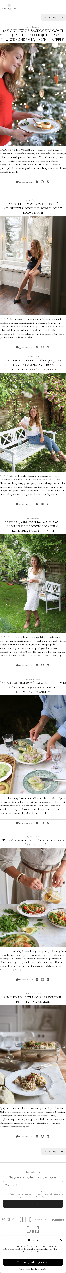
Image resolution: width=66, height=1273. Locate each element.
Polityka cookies (24, 1269)
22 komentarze (26, 181)
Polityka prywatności (38, 1269)
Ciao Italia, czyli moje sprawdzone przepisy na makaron (33, 999)
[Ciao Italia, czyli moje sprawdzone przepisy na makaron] (33, 1054)
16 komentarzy (26, 665)
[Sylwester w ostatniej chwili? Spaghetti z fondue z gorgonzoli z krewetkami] (33, 265)
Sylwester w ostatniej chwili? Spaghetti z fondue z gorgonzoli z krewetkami (33, 208)
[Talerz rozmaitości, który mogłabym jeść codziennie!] (33, 897)
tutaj (44, 1197)
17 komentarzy (26, 822)
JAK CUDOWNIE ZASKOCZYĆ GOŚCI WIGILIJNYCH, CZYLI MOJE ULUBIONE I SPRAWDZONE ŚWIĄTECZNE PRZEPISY (33, 35)
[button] (61, 1240)
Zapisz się (33, 1203)
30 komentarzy (26, 504)
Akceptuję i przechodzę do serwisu (33, 1262)
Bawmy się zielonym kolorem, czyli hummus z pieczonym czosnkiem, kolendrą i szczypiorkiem (33, 526)
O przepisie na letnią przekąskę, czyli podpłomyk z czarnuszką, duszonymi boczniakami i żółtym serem (33, 364)
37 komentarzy (26, 347)
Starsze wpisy (54, 17)
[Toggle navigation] (60, 7)
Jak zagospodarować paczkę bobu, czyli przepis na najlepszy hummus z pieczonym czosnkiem (33, 687)
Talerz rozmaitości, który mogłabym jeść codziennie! (33, 842)
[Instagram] (42, 181)
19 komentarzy (26, 979)
